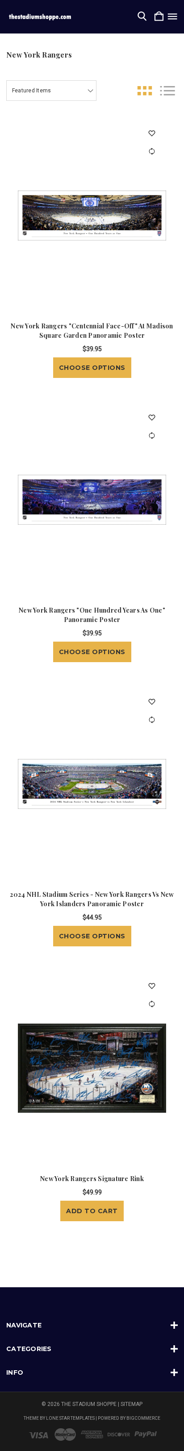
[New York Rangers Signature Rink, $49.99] (92, 1068)
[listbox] (51, 90)
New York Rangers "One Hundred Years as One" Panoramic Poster (92, 615)
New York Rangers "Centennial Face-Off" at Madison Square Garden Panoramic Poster (92, 331)
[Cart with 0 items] (159, 16)
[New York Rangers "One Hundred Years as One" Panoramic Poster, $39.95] (92, 499)
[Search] (142, 16)
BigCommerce (143, 1418)
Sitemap (131, 1404)
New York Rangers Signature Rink (92, 1178)
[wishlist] (151, 133)
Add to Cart (92, 1211)
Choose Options (92, 368)
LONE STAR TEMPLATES (70, 1418)
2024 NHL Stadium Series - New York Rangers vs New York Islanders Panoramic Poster (92, 899)
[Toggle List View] (167, 91)
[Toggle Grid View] (144, 91)
